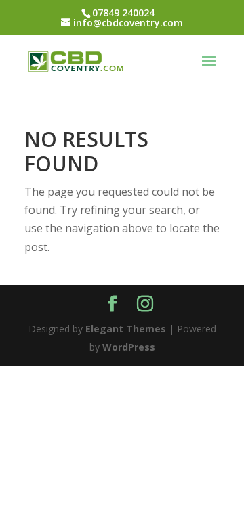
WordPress (128, 346)
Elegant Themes (125, 328)
